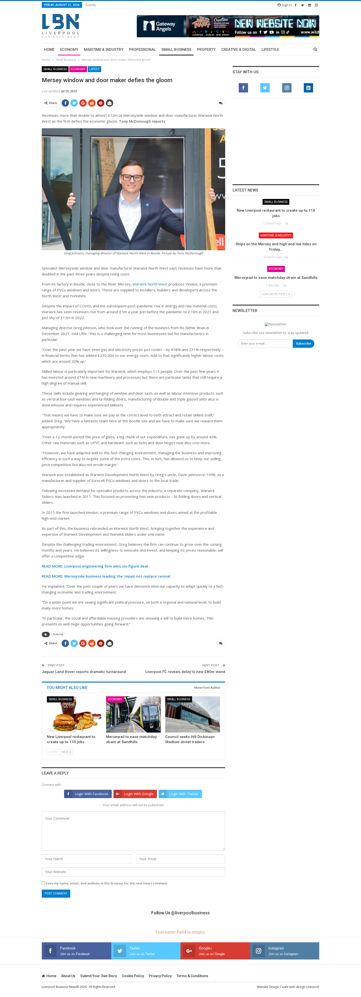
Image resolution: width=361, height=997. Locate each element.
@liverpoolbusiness (190, 912)
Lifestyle (270, 49)
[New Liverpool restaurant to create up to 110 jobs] (74, 714)
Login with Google (138, 793)
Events (91, 5)
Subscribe (303, 343)
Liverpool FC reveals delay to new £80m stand (185, 672)
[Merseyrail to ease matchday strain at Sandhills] (133, 714)
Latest (94, 69)
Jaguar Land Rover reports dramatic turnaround (84, 672)
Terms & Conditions (192, 976)
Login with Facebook (91, 793)
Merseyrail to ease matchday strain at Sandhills (276, 277)
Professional (142, 49)
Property (206, 49)
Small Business (176, 49)
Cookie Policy (133, 976)
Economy (69, 49)
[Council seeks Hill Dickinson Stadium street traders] (192, 714)
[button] (228, 26)
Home (49, 49)
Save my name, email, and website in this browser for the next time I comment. (107, 883)
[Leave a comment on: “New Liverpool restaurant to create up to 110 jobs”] (287, 223)
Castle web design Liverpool (299, 987)
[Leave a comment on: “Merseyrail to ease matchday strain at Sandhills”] (284, 285)
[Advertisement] (276, 141)
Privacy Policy (160, 976)
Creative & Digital (238, 49)
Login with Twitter (183, 793)
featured (58, 634)
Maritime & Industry (103, 49)
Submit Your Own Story (98, 976)
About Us (68, 976)
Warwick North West (150, 284)
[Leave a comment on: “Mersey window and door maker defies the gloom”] (220, 103)
